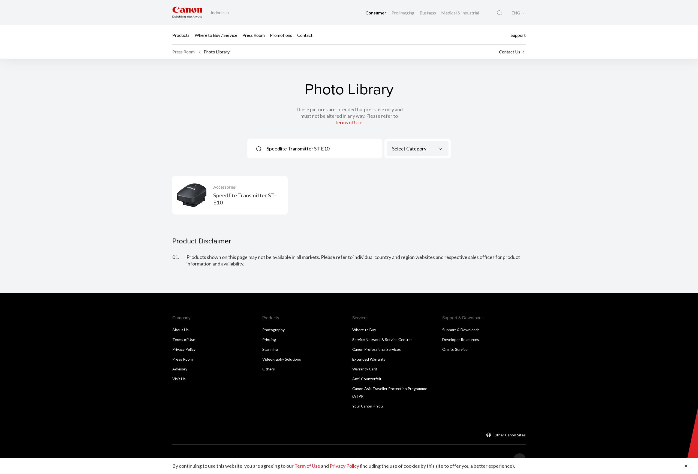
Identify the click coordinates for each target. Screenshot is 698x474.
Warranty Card (364, 369)
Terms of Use (348, 122)
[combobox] (418, 148)
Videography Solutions (281, 359)
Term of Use (307, 466)
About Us (180, 329)
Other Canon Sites (510, 435)
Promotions (281, 34)
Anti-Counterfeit (366, 378)
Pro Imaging (403, 12)
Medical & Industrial (460, 12)
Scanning (270, 349)
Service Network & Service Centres (382, 339)
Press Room (253, 34)
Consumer (376, 12)
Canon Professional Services (376, 349)
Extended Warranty (369, 359)
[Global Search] (499, 13)
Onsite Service (455, 349)
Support (518, 34)
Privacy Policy (183, 349)
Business (428, 12)
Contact (304, 34)
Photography (273, 329)
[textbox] (418, 148)
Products (180, 34)
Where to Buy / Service (216, 34)
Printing (269, 339)
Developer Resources (460, 339)
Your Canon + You (367, 406)
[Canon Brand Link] (187, 12)
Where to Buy (364, 329)
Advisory (179, 369)
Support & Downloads (461, 329)
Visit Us (179, 378)
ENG (516, 13)
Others (268, 369)
